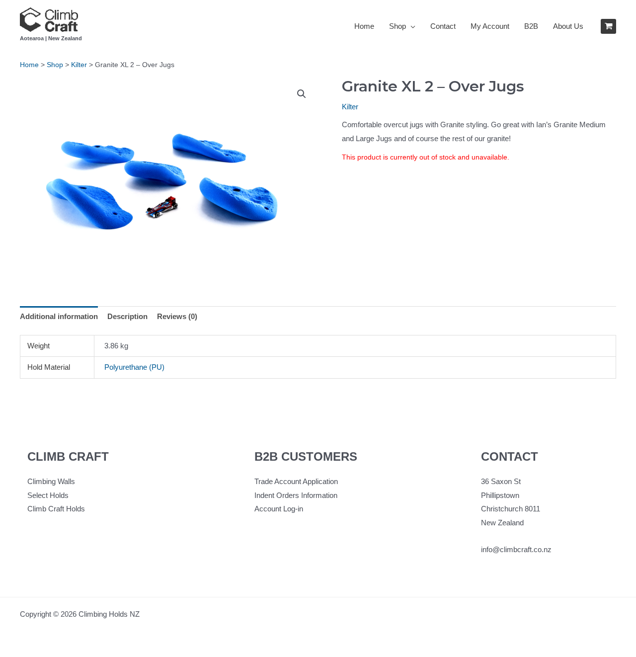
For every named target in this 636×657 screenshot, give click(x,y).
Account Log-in (278, 508)
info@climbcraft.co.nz (516, 549)
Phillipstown (500, 495)
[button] (302, 94)
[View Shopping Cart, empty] (608, 26)
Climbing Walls (51, 481)
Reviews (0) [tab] (177, 316)
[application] (410, 26)
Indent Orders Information (295, 495)
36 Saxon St (501, 481)
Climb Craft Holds (56, 508)
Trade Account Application (296, 481)
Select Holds (48, 495)
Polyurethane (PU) (134, 367)
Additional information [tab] (59, 316)
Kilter (350, 106)
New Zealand (502, 522)
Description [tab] (127, 316)
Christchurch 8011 (510, 508)
